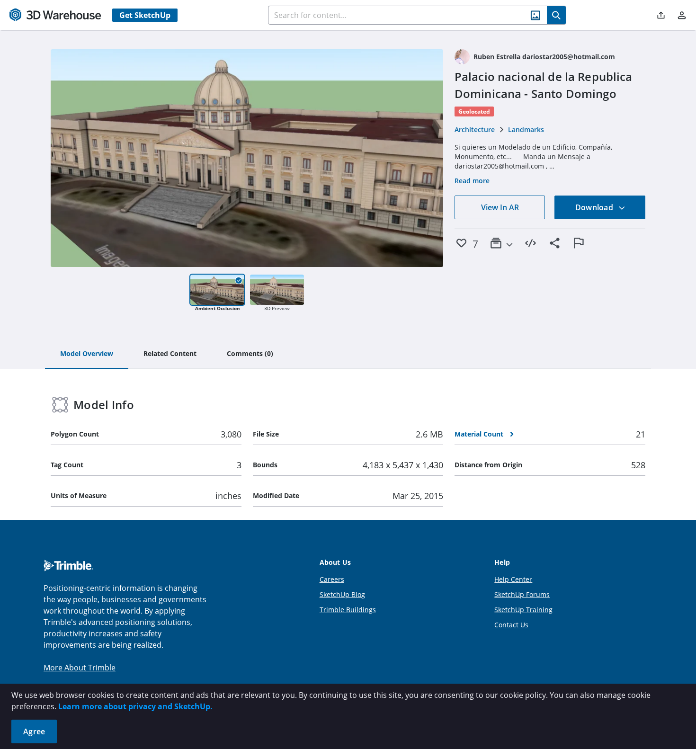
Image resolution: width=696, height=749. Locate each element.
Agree (34, 731)
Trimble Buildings (348, 609)
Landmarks (526, 129)
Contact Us (511, 624)
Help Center (513, 579)
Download (595, 207)
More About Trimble (80, 667)
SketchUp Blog (342, 594)
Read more (472, 180)
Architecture (475, 129)
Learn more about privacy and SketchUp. (135, 706)
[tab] (86, 354)
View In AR (500, 207)
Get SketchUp (144, 15)
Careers (332, 579)
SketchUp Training (523, 609)
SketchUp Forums (522, 594)
